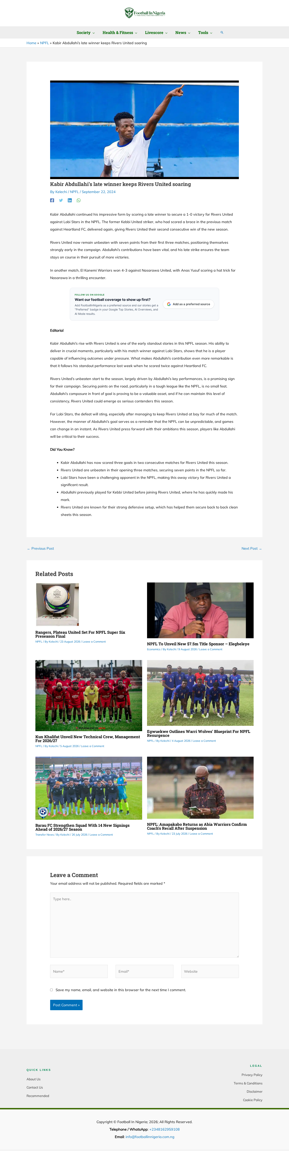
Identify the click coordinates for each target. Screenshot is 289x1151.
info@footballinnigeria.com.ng (150, 1137)
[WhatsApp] (79, 200)
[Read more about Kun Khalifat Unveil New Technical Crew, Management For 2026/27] (88, 695)
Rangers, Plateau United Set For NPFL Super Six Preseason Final (80, 634)
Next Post (252, 548)
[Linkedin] (70, 200)
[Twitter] (61, 200)
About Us (33, 1079)
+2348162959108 (164, 1129)
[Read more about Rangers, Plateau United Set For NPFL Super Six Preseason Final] (57, 604)
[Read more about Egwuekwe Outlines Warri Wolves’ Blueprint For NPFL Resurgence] (200, 692)
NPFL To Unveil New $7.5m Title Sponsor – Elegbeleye (198, 643)
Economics (153, 649)
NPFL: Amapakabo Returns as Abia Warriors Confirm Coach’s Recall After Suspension (197, 826)
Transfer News (44, 834)
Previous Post (40, 548)
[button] (93, 32)
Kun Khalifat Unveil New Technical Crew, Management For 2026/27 (87, 738)
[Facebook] (52, 200)
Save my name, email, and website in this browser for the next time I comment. (121, 990)
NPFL (74, 192)
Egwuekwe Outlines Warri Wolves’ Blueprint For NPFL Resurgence (198, 733)
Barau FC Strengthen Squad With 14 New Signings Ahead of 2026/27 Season (82, 827)
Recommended (38, 1096)
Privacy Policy (252, 1075)
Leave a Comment (94, 641)
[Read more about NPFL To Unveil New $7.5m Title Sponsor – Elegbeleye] (200, 610)
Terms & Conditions (248, 1083)
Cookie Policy (252, 1100)
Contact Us (35, 1087)
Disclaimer (254, 1091)
